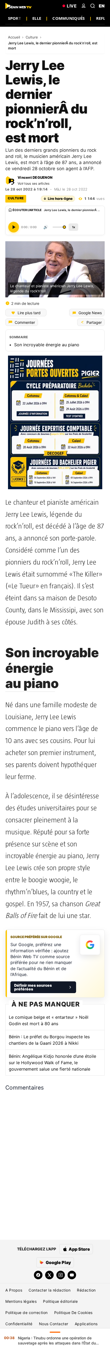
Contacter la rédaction (49, 1290)
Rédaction (86, 1290)
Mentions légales (21, 1301)
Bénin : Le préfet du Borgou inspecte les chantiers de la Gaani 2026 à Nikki (49, 1040)
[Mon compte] (84, 6)
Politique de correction (26, 1312)
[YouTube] (72, 1275)
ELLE (36, 18)
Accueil (14, 37)
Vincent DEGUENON (35, 177)
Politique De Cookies (73, 1312)
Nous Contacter (53, 1323)
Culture (32, 37)
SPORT (14, 18)
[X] (49, 1275)
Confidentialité (19, 1323)
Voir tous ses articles (34, 183)
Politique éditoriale (60, 1301)
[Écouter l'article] (13, 226)
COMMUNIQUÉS (68, 18)
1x (73, 227)
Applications (86, 1323)
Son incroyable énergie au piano (46, 344)
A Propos (13, 1290)
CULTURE (16, 198)
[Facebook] (38, 1275)
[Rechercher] (93, 6)
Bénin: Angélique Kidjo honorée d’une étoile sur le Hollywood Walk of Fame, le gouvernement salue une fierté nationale (52, 1062)
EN (102, 6)
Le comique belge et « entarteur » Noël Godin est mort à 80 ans (48, 1020)
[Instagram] (60, 1275)
